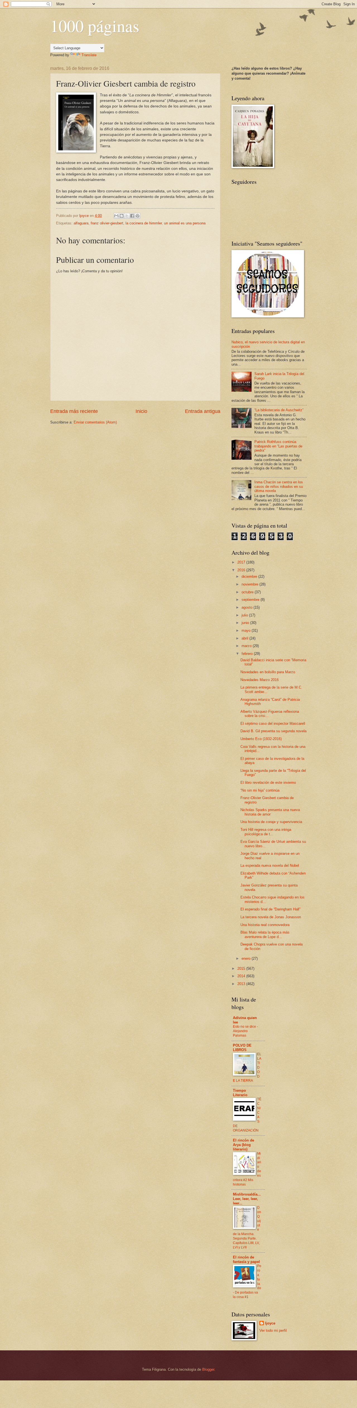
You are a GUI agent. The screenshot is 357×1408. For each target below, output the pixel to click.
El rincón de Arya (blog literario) (243, 1144)
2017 (241, 562)
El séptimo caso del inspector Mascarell (272, 723)
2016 (241, 570)
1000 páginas (94, 25)
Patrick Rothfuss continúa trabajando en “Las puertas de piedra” (278, 446)
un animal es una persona (185, 223)
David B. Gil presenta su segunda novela (273, 731)
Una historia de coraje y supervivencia (271, 822)
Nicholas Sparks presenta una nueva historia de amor (270, 812)
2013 (241, 984)
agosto (248, 607)
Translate (89, 55)
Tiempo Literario (240, 1092)
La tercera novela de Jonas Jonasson (270, 917)
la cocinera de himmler (144, 223)
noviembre (250, 584)
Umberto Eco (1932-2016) (261, 739)
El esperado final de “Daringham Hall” (270, 909)
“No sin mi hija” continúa (259, 790)
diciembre (250, 576)
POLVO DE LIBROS (242, 1047)
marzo (247, 646)
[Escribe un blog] (121, 216)
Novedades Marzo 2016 (259, 680)
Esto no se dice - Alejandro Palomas (245, 1031)
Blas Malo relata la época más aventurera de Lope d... (265, 934)
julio (245, 615)
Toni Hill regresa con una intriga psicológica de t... (265, 831)
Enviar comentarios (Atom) (95, 422)
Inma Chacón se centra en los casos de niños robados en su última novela (278, 486)
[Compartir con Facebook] (132, 216)
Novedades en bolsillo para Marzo (267, 672)
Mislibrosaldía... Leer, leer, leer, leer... (247, 1198)
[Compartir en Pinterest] (137, 216)
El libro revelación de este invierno (268, 782)
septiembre (251, 600)
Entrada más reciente (74, 411)
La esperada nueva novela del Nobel (269, 865)
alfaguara (81, 223)
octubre (248, 592)
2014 (241, 976)
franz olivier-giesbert (107, 223)
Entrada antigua (202, 411)
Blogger (208, 1369)
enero (247, 958)
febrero (248, 654)
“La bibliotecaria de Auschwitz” (278, 410)
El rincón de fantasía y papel (246, 1259)
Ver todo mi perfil (273, 1330)
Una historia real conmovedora (265, 925)
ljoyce (270, 1323)
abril (245, 638)
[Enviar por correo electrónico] (116, 216)
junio (246, 623)
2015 (241, 968)
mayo (247, 630)
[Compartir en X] (127, 216)
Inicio (141, 411)
